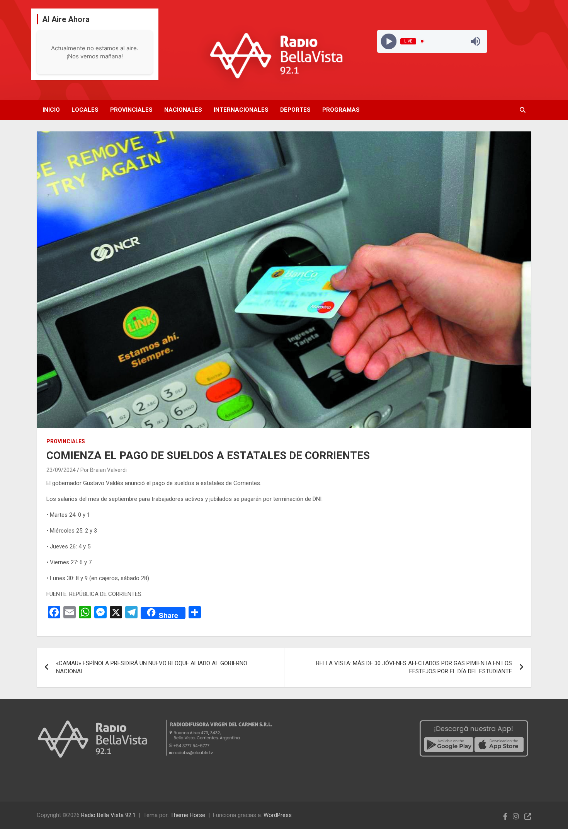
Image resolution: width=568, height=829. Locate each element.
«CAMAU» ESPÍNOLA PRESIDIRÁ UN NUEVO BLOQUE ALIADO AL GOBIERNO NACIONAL (151, 667)
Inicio (51, 109)
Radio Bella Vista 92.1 (108, 815)
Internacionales (241, 109)
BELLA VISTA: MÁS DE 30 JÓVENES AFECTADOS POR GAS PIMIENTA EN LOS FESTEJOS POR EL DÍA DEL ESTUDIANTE (414, 667)
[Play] (388, 41)
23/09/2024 (61, 470)
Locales (85, 109)
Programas (341, 109)
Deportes (295, 109)
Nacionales (183, 109)
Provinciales (131, 109)
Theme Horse (187, 815)
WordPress (278, 815)
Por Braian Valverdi (103, 470)
